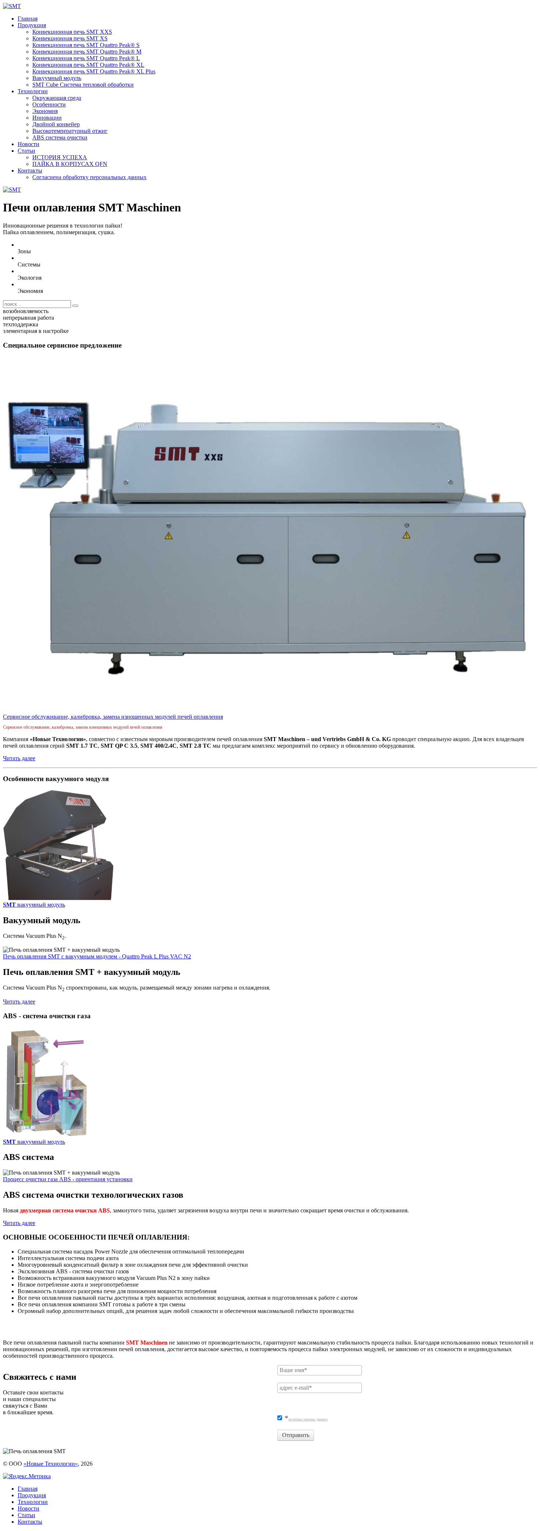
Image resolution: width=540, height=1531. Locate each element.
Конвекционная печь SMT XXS (72, 32)
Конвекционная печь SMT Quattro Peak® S (86, 45)
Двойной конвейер (56, 124)
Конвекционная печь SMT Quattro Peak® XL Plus (93, 71)
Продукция (32, 25)
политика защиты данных (308, 1419)
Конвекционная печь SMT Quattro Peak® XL (88, 65)
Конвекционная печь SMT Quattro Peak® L (86, 58)
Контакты (30, 170)
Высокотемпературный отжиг (70, 131)
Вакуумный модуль (56, 78)
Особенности (49, 104)
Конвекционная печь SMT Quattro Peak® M (86, 51)
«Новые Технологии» (51, 1464)
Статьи (26, 151)
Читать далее (19, 758)
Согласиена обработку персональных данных (89, 177)
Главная (27, 18)
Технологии (33, 91)
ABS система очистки (59, 137)
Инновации (47, 118)
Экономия (45, 111)
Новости (28, 144)
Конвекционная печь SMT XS (70, 38)
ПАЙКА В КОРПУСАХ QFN (69, 164)
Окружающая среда (56, 98)
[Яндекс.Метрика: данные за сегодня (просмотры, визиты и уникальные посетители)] (27, 1476)
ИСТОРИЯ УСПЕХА (59, 157)
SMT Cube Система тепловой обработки (83, 84)
